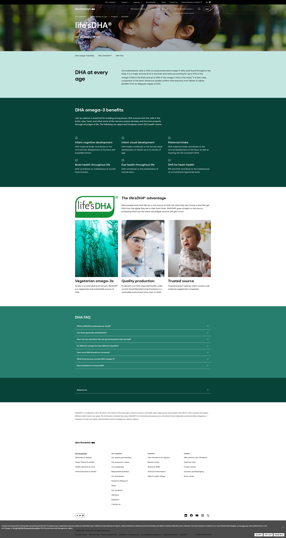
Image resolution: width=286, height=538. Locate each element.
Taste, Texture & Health (84, 462)
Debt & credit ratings (156, 476)
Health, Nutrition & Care (98, 17)
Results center (153, 462)
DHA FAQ (119, 55)
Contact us (116, 504)
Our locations (117, 490)
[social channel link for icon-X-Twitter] (208, 515)
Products (114, 17)
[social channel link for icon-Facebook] (191, 515)
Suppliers (115, 499)
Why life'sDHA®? (105, 55)
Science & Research (119, 481)
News (113, 485)
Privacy (8, 528)
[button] (199, 9)
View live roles (190, 462)
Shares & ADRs (154, 467)
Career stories (190, 467)
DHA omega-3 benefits (84, 55)
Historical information (157, 471)
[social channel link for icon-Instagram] (202, 515)
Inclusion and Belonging (194, 471)
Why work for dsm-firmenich (195, 457)
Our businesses (80, 17)
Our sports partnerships (121, 457)
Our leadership (117, 467)
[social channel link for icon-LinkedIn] (186, 515)
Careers (187, 454)
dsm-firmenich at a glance (159, 457)
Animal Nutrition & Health (85, 471)
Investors (151, 454)
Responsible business (120, 471)
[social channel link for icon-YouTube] (197, 515)
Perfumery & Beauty (83, 457)
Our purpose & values (120, 462)
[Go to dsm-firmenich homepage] (85, 9)
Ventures (115, 495)
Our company (116, 454)
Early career (189, 476)
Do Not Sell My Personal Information (26, 528)
